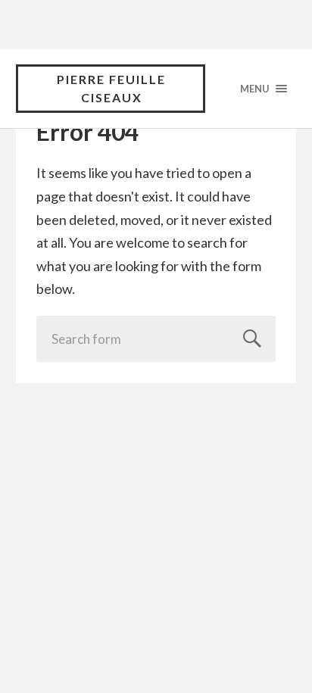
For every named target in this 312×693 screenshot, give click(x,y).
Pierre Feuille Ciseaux (111, 88)
